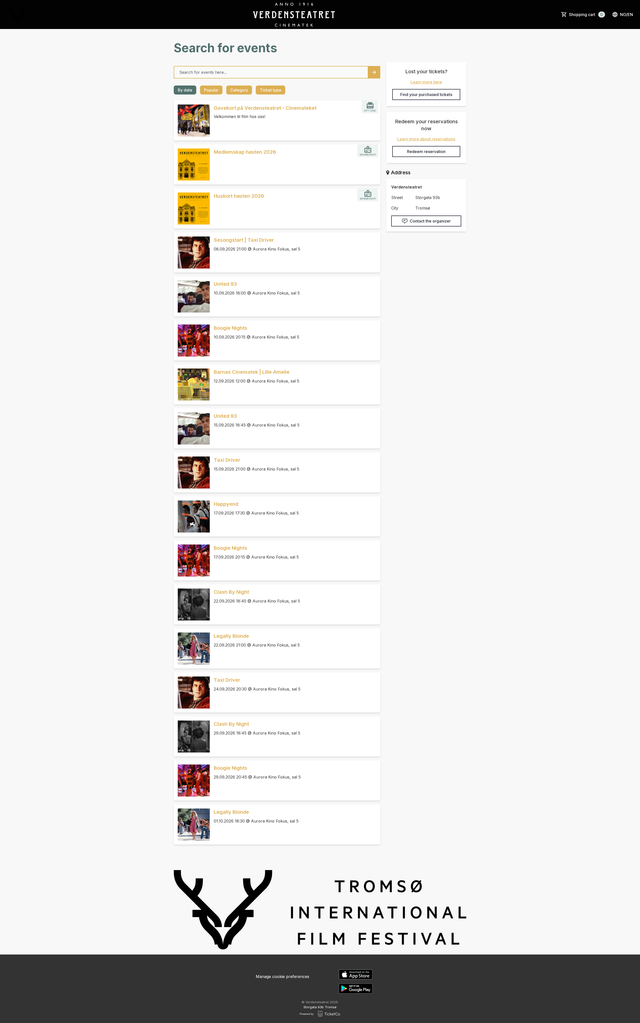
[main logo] (17, 14)
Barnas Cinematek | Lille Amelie (252, 372)
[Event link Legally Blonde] (192, 648)
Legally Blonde (231, 636)
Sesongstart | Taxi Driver (244, 240)
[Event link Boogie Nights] (192, 340)
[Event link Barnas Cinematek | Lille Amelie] (192, 384)
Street (397, 197)
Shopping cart (586, 14)
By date (185, 90)
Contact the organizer (430, 221)
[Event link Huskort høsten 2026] (192, 208)
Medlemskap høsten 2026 (245, 152)
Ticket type (270, 90)
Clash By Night (231, 592)
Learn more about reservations (426, 139)
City (394, 208)
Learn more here (426, 82)
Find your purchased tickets (426, 94)
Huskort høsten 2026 (239, 196)
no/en (626, 14)
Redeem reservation (426, 151)
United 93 (225, 284)
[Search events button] (374, 72)
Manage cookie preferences (282, 976)
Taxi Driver (227, 460)
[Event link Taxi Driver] (192, 472)
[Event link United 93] (192, 296)
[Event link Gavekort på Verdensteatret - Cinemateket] (192, 120)
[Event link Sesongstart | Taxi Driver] (192, 252)
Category (239, 90)
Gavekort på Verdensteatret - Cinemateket (265, 108)
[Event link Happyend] (192, 516)
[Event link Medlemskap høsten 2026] (192, 164)
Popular (211, 90)
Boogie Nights (230, 328)
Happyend (226, 504)
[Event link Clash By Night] (192, 604)
